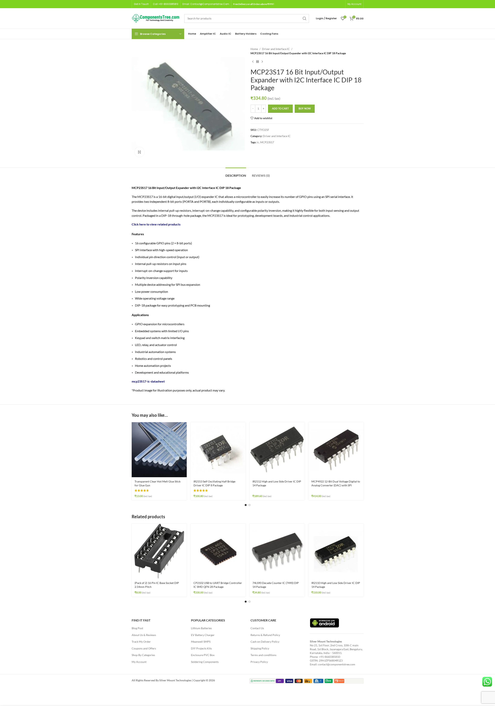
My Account (139, 661)
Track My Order (141, 641)
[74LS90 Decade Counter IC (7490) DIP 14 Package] (277, 551)
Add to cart (280, 108)
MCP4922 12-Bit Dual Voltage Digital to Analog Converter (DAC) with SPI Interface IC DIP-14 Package (335, 485)
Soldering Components (205, 661)
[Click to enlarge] (139, 152)
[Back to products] (257, 61)
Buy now (305, 108)
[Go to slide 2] (250, 505)
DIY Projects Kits (201, 648)
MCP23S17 (267, 142)
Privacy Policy (259, 661)
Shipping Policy (260, 648)
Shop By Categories (143, 655)
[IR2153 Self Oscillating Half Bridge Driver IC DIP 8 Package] (218, 449)
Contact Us (257, 628)
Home (254, 49)
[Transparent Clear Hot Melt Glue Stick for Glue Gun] (159, 449)
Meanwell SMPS (200, 641)
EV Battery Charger (203, 635)
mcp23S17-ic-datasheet (148, 381)
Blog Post (137, 628)
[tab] (235, 173)
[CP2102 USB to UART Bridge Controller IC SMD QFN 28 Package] (218, 551)
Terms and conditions (263, 655)
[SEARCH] (304, 18)
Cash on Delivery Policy (265, 641)
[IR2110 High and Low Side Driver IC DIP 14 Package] (336, 551)
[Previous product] (253, 61)
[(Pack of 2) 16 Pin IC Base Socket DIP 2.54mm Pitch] (159, 551)
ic (258, 142)
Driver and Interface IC (276, 49)
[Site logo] (156, 18)
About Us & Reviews (144, 635)
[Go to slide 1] (246, 505)
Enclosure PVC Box (203, 655)
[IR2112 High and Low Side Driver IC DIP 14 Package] (277, 449)
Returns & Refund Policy (265, 635)
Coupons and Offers (144, 648)
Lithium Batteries (201, 628)
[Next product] (262, 61)
